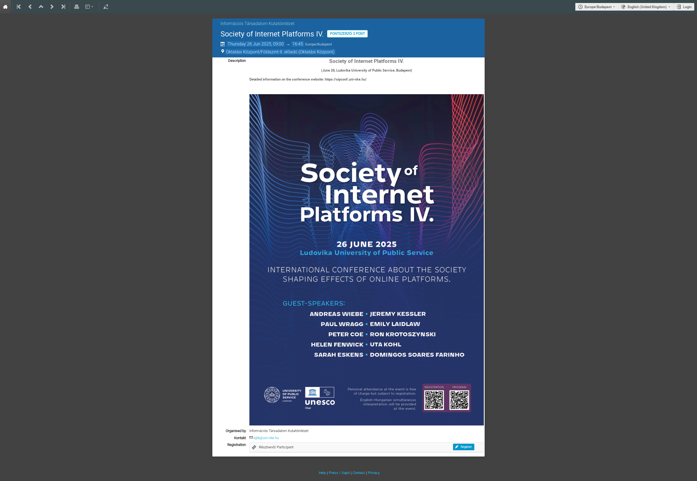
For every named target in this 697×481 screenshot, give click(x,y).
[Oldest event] (19, 7)
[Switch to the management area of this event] (105, 7)
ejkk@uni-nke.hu (266, 438)
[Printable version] (76, 7)
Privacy (374, 472)
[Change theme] (89, 7)
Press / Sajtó (339, 472)
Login (687, 6)
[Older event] (30, 7)
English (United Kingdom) (647, 6)
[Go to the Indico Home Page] (5, 7)
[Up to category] (41, 7)
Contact (359, 472)
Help (322, 472)
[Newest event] (62, 7)
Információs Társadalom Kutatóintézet (257, 23)
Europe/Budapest (598, 6)
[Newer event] (52, 7)
